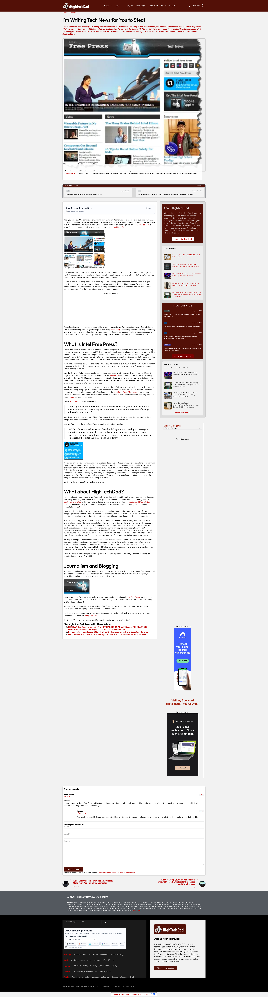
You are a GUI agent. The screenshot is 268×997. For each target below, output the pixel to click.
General (106, 173)
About (163, 6)
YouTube (76, 977)
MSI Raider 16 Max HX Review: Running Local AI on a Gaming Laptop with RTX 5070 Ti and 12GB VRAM (186, 295)
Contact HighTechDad (83, 971)
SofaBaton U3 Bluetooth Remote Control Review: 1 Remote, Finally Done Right (185, 284)
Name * (67, 827)
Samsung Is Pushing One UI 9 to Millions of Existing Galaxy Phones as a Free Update (165, 195)
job (159, 173)
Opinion (115, 173)
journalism (164, 173)
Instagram (105, 977)
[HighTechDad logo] (170, 929)
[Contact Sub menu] (157, 6)
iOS (104, 960)
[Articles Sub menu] (110, 6)
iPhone (111, 960)
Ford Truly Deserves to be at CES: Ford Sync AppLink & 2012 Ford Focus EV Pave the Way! (107, 634)
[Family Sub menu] (132, 6)
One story (114, 375)
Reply (202, 795)
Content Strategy (98, 173)
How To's (87, 954)
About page (137, 910)
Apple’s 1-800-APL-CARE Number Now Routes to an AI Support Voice (182, 315)
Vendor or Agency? (103, 971)
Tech (117, 6)
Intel (111, 173)
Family (127, 6)
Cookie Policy (117, 986)
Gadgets (75, 960)
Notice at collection (121, 994)
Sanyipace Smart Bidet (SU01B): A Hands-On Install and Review (186, 256)
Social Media (104, 966)
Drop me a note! (92, 615)
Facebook (95, 977)
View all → (199, 186)
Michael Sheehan (70, 173)
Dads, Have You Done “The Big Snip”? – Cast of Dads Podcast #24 (96, 629)
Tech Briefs (141, 6)
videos (71, 397)
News (170, 173)
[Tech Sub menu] (120, 6)
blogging (132, 173)
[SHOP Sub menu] (176, 6)
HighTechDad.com (141, 225)
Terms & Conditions (129, 986)
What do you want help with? (76, 936)
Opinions (104, 954)
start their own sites (72, 502)
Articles (105, 6)
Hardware (97, 960)
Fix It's (95, 954)
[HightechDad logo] (76, 5)
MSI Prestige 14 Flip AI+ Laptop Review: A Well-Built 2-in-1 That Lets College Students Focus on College (186, 395)
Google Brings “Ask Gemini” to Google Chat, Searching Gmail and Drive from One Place (94, 195)
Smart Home (85, 960)
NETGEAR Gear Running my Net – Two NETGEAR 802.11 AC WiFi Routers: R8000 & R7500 (107, 627)
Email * (67, 834)
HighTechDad (139, 173)
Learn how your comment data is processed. (116, 872)
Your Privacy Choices (140, 994)
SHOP (172, 6)
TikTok (131, 977)
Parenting (84, 966)
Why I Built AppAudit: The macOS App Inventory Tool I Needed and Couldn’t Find (185, 265)
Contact (152, 6)
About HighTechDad (183, 239)
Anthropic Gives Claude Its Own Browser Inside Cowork (182, 326)
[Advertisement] (109, 309)
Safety (114, 966)
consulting (115, 329)
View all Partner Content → (182, 412)
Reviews (77, 954)
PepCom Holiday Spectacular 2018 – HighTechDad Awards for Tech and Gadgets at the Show (108, 632)
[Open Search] (203, 5)
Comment (68, 841)
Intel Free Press (153, 173)
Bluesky (123, 977)
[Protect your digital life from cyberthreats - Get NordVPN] (182, 659)
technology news (191, 173)
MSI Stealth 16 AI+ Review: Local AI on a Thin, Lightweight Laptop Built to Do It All (186, 275)
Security (93, 966)
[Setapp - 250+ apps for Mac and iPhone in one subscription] (182, 745)
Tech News (122, 173)
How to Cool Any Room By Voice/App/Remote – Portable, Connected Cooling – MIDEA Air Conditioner (186, 405)
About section (75, 401)
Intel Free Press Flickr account (126, 392)
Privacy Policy (106, 986)
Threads (114, 977)
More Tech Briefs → (182, 356)
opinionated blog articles (139, 502)
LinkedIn (85, 977)
